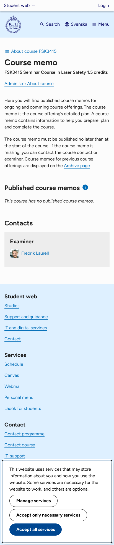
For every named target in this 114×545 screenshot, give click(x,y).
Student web (17, 5)
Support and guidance (26, 316)
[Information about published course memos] (85, 187)
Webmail (13, 386)
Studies (11, 305)
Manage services (33, 500)
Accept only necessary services (48, 515)
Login (103, 5)
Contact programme (24, 433)
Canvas (11, 375)
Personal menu (18, 397)
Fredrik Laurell (35, 253)
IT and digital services (25, 327)
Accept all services (35, 529)
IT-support (14, 456)
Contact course (19, 444)
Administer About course (29, 83)
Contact (12, 338)
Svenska (79, 24)
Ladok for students (22, 408)
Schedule (13, 364)
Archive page (77, 165)
